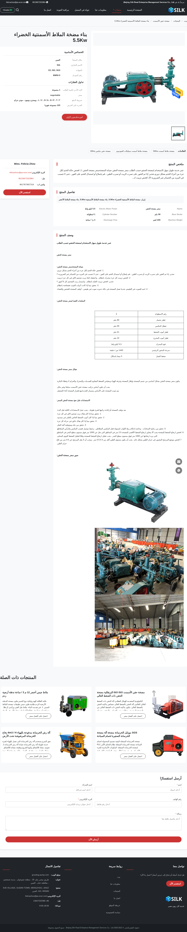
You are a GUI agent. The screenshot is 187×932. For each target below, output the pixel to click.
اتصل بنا (47, 10)
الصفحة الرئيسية (134, 10)
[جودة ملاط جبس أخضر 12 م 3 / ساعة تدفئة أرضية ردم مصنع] (73, 704)
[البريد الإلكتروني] (179, 461)
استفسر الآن (24, 192)
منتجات (117, 10)
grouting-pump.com (40, 875)
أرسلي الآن (93, 839)
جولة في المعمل (82, 10)
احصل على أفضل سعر (133, 716)
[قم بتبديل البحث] (17, 10)
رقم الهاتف (177, 799)
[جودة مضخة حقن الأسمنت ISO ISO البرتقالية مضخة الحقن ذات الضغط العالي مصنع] (168, 704)
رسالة (179, 814)
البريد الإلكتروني (85, 799)
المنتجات (176, 21)
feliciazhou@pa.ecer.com (16, 2)
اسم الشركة (87, 785)
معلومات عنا (100, 10)
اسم (179, 785)
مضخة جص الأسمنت (161, 21)
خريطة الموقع (114, 905)
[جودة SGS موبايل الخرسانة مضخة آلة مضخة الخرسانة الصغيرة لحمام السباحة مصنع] (168, 745)
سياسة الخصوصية (113, 912)
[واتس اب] (179, 470)
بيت (185, 21)
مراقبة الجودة (63, 10)
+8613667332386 (26, 178)
